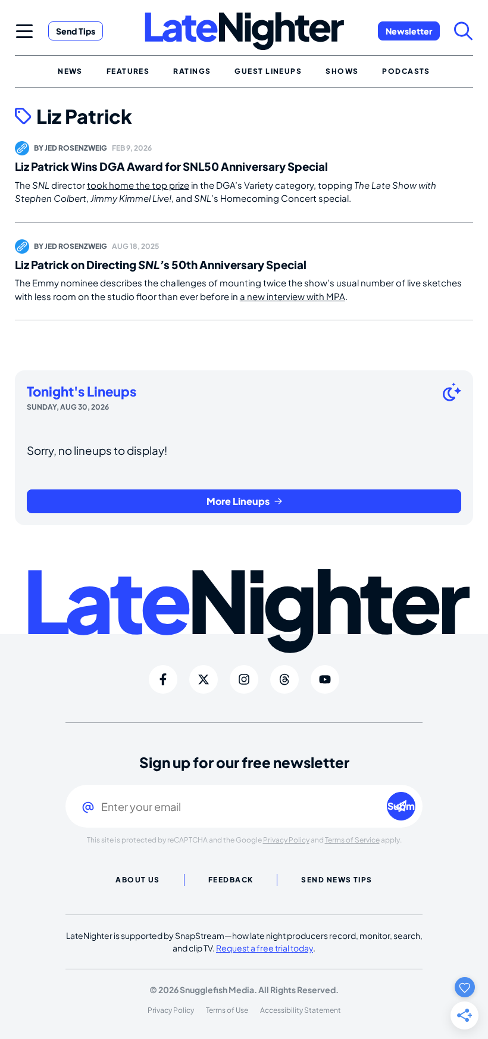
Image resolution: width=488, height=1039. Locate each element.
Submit (401, 806)
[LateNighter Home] (244, 31)
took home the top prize (138, 185)
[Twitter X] (203, 679)
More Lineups (238, 501)
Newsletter (409, 31)
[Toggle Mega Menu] (24, 30)
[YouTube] (325, 679)
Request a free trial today (264, 948)
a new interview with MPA (292, 296)
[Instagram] (244, 679)
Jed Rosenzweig (76, 147)
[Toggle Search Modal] (463, 30)
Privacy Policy (286, 839)
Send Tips (75, 31)
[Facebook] (163, 679)
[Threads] (284, 679)
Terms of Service (352, 839)
